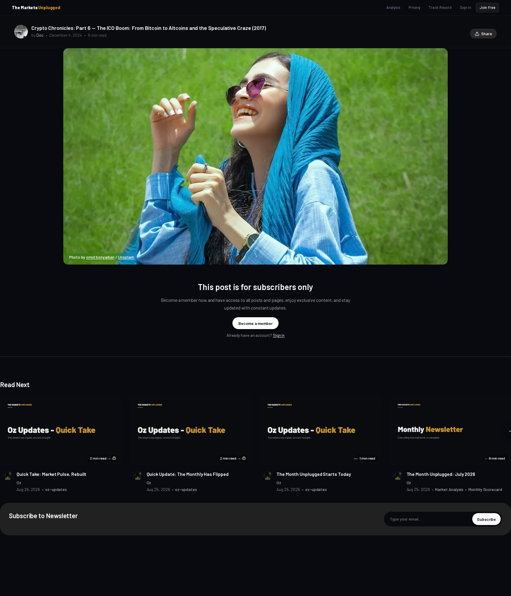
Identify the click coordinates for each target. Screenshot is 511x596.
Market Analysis (449, 489)
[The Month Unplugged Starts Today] (320, 431)
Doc (39, 35)
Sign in (465, 7)
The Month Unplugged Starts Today (313, 474)
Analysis (393, 7)
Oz (19, 482)
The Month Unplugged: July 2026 (441, 474)
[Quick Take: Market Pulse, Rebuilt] (60, 431)
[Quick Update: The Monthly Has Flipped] (190, 431)
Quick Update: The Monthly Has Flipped (188, 474)
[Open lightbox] (440, 56)
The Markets (36, 7)
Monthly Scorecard (485, 489)
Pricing (414, 7)
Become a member (255, 323)
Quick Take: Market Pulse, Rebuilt (51, 474)
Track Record (440, 7)
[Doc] (21, 31)
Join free (487, 7)
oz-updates (56, 489)
